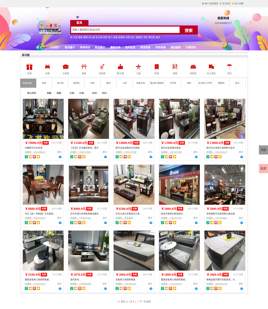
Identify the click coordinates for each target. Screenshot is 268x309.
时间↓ (104, 93)
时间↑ (95, 93)
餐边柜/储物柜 (157, 83)
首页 (123, 301)
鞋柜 (108, 83)
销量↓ (59, 93)
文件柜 (173, 83)
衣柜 (44, 83)
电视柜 (76, 83)
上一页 (129, 301)
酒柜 (189, 83)
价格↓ (82, 93)
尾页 (149, 301)
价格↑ (72, 93)
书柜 (92, 83)
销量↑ (49, 93)
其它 (237, 83)
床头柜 (60, 83)
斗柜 (125, 83)
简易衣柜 (140, 83)
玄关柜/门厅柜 (205, 83)
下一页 (142, 301)
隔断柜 (221, 83)
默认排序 (31, 93)
